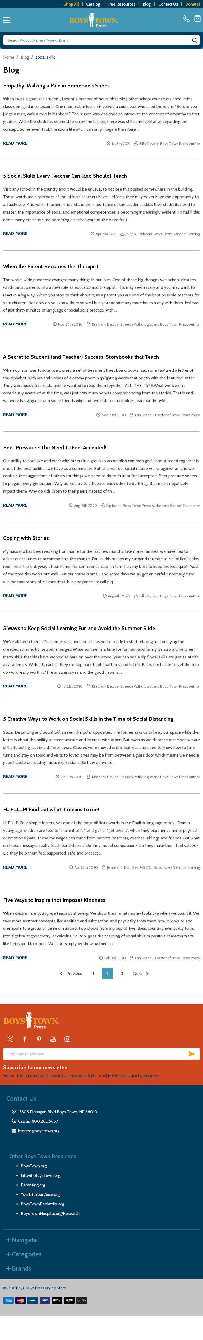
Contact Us (168, 4)
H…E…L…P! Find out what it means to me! (51, 809)
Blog (147, 4)
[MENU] (6, 20)
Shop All (71, 4)
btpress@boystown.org (38, 1130)
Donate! (192, 4)
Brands (21, 1268)
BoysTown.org (34, 1165)
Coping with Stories (26, 538)
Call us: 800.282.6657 (38, 1121)
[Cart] (197, 18)
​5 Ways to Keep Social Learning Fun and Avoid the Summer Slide (79, 628)
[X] (10, 1039)
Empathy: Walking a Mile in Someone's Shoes (56, 85)
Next (138, 973)
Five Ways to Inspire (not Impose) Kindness (54, 900)
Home (8, 57)
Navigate (24, 1240)
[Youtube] (53, 1039)
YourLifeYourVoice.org (40, 1194)
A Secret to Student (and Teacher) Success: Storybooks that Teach (81, 357)
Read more (15, 143)
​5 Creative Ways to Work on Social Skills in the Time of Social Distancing (88, 719)
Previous (73, 973)
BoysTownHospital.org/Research (50, 1213)
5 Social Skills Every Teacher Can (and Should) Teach (65, 176)
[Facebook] (24, 1039)
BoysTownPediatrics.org (42, 1203)
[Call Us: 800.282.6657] (187, 18)
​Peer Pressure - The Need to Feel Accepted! (55, 447)
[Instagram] (67, 1039)
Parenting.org (33, 1184)
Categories (27, 1254)
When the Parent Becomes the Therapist (51, 266)
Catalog (93, 4)
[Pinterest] (39, 1039)
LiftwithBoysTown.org (40, 1175)
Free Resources (121, 4)
